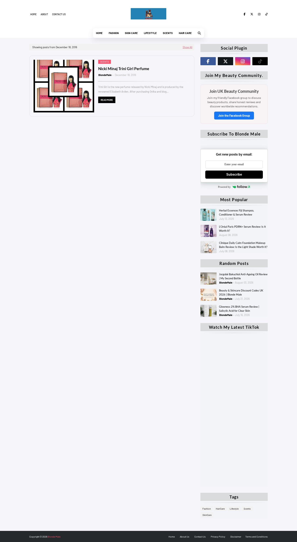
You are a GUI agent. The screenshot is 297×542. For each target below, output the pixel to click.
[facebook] (244, 14)
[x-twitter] (252, 14)
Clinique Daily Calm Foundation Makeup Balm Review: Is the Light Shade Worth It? (243, 245)
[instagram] (259, 14)
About (44, 14)
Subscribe (234, 174)
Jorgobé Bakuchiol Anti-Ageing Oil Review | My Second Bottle (243, 276)
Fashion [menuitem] (114, 33)
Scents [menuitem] (168, 33)
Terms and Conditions (256, 536)
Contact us (59, 14)
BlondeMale (105, 75)
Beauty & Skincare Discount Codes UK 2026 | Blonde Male (241, 292)
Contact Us (200, 536)
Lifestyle (234, 508)
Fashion (206, 508)
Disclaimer (235, 536)
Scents (247, 508)
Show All (187, 47)
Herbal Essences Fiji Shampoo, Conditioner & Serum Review (236, 212)
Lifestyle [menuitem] (150, 33)
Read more (107, 99)
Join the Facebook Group (234, 115)
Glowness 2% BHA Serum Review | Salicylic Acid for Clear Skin (239, 308)
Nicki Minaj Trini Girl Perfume (123, 68)
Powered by (224, 186)
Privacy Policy (218, 536)
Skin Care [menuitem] (131, 33)
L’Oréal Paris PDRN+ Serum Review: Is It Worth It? (242, 228)
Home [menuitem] (99, 33)
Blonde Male (54, 536)
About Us (184, 536)
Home (33, 14)
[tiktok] (266, 14)
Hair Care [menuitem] (185, 33)
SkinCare (207, 514)
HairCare (220, 508)
